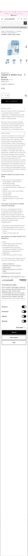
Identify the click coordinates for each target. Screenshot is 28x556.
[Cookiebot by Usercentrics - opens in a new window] (19, 280)
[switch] (24, 311)
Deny (14, 342)
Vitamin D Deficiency (8, 263)
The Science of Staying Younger (11, 273)
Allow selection (14, 337)
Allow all (14, 332)
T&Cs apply (23, 27)
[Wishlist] (18, 19)
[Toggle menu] (2, 18)
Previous (2, 46)
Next (26, 46)
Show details (19, 327)
